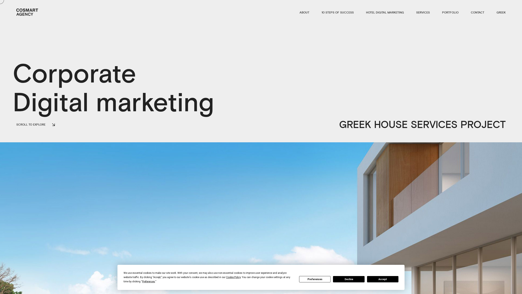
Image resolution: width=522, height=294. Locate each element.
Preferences (314, 279)
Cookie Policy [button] (233, 277)
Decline (349, 279)
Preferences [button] (148, 281)
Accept (382, 279)
